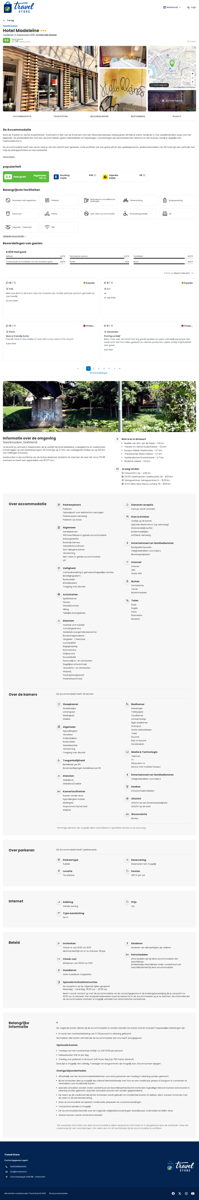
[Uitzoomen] (192, 78)
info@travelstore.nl (18, 1171)
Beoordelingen (99, 116)
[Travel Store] (180, 1166)
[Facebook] (173, 1194)
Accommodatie (22, 116)
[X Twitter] (180, 1194)
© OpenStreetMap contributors (183, 87)
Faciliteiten (61, 116)
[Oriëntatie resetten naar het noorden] (192, 82)
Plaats (177, 116)
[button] (172, 63)
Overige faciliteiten (13, 236)
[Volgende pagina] (114, 368)
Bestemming (138, 116)
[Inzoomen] (192, 74)
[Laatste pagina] (119, 368)
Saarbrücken (10, 25)
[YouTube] (193, 1194)
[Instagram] (186, 1194)
